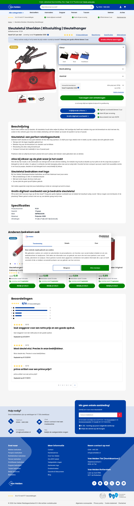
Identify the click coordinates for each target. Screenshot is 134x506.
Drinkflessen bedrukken (16, 462)
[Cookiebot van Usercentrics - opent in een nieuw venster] (100, 236)
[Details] (48, 35)
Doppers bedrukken (14, 465)
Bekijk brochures (14, 472)
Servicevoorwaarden (85, 422)
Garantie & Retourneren (56, 472)
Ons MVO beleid (53, 459)
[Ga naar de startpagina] (14, 7)
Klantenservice (121, 17)
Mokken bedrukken (14, 450)
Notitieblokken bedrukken (17, 456)
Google (96, 422)
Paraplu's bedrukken (15, 453)
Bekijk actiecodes (89, 2)
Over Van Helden (53, 456)
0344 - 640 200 (104, 7)
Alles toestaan (95, 268)
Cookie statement (111, 503)
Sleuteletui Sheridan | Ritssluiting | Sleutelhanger (29, 22)
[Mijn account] (121, 7)
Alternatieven (121, 35)
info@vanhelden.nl (94, 453)
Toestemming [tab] (37, 243)
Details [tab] (67, 243)
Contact (50, 450)
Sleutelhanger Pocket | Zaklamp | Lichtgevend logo (21, 268)
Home (10, 22)
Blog (49, 475)
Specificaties (108, 35)
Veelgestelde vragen (55, 462)
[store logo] (37, 483)
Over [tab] (96, 243)
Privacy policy (98, 503)
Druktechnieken (53, 468)
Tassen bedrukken (14, 468)
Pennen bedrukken (14, 459)
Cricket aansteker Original (111, 267)
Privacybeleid (111, 420)
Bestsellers (12, 475)
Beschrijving (96, 35)
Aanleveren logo (53, 465)
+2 (22, 263)
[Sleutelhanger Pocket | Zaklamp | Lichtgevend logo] (22, 249)
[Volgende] (54, 70)
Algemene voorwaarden (84, 503)
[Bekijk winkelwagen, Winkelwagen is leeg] (125, 7)
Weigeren (66, 268)
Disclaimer (122, 503)
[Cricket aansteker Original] (111, 249)
